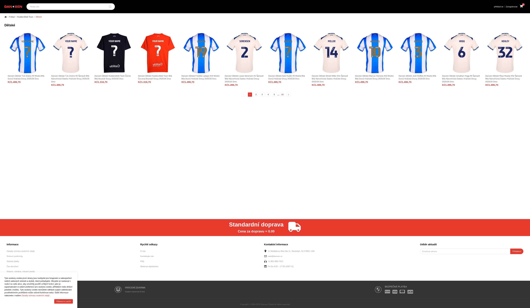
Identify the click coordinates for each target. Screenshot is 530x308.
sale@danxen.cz (275, 256)
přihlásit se (498, 7)
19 (282, 94)
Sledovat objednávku (149, 266)
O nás (142, 251)
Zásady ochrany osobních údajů (21, 251)
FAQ (142, 261)
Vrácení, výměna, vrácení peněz (21, 271)
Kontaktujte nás (147, 256)
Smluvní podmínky (15, 256)
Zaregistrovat (511, 7)
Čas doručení (12, 266)
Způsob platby (13, 261)
